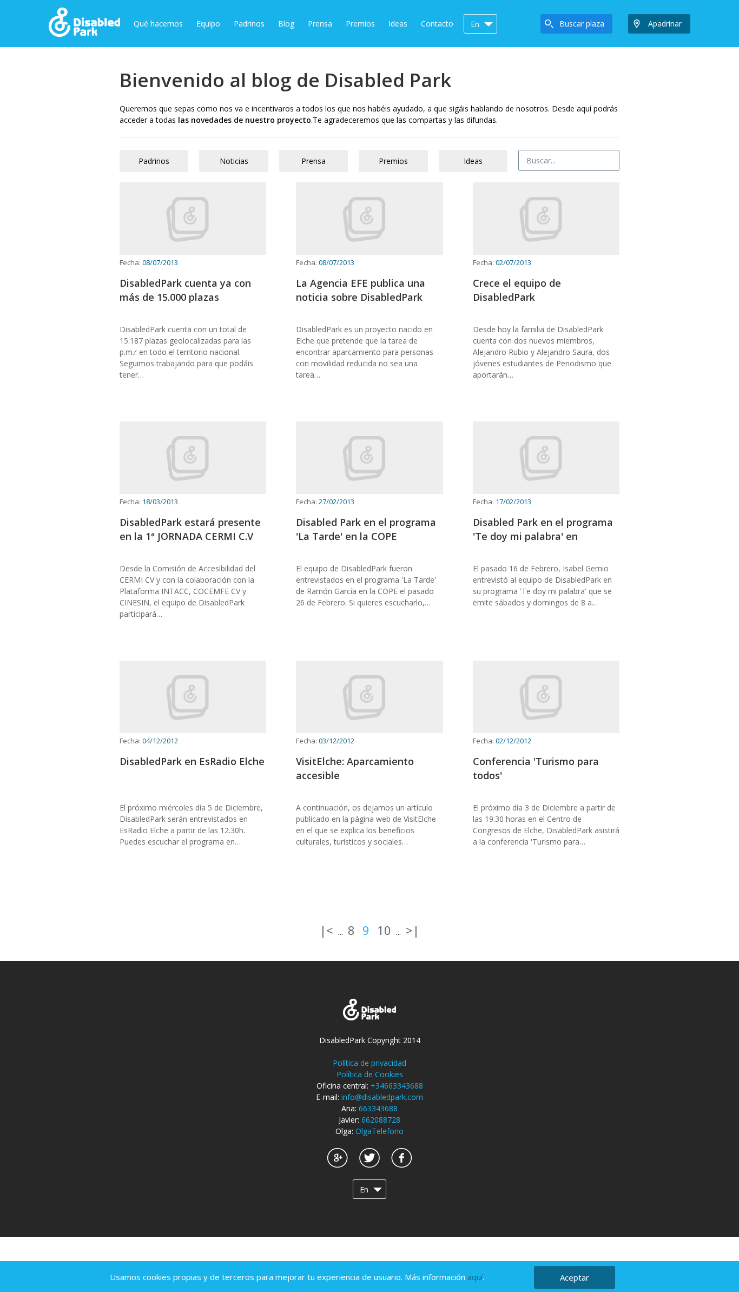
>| (412, 930)
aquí (475, 1276)
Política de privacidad (369, 1063)
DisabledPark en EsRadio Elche (192, 761)
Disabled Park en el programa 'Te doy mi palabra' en (543, 529)
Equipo (208, 23)
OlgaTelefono (379, 1131)
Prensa (320, 23)
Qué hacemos (158, 23)
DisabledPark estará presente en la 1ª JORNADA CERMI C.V (190, 529)
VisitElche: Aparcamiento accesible (355, 768)
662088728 (380, 1120)
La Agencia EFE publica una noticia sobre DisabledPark (360, 290)
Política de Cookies (369, 1074)
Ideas (397, 23)
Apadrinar (665, 23)
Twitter (369, 1158)
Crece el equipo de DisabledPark (517, 290)
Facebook (401, 1158)
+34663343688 (397, 1085)
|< (326, 930)
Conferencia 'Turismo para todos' (536, 768)
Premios (360, 23)
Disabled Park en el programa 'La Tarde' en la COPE (366, 529)
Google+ (337, 1158)
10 (384, 930)
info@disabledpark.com (382, 1097)
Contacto (437, 23)
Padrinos (249, 23)
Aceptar (574, 1277)
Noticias (234, 161)
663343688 (378, 1108)
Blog (286, 23)
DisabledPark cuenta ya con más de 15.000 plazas (185, 290)
